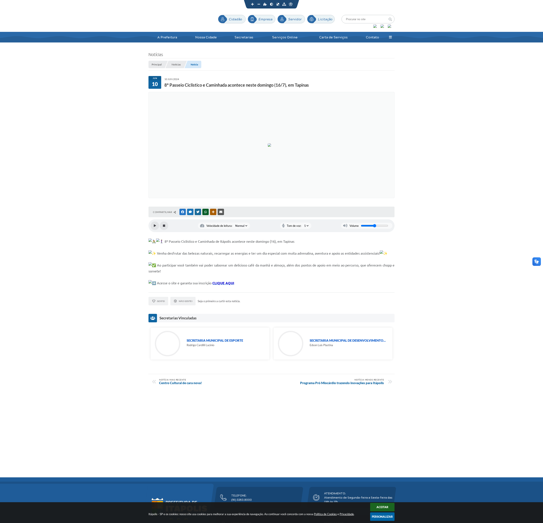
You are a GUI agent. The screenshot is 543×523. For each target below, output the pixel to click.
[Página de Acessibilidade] (290, 4)
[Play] (155, 225)
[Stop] (164, 225)
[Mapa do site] (284, 4)
